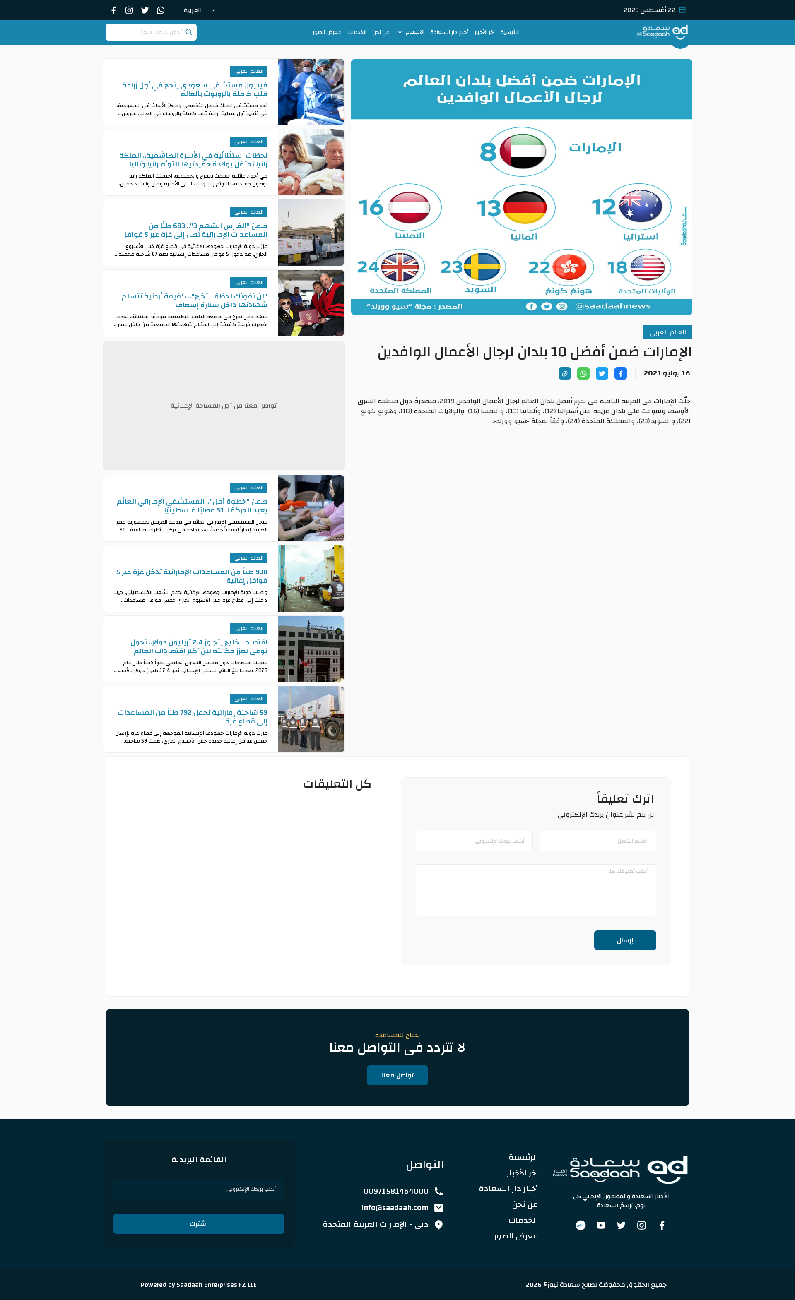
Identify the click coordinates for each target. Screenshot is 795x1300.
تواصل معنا (397, 1075)
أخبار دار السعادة (449, 32)
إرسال (625, 940)
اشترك (199, 1224)
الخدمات (356, 32)
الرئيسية (510, 32)
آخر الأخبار (485, 32)
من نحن (381, 32)
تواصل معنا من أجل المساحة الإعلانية (224, 406)
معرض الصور (327, 32)
